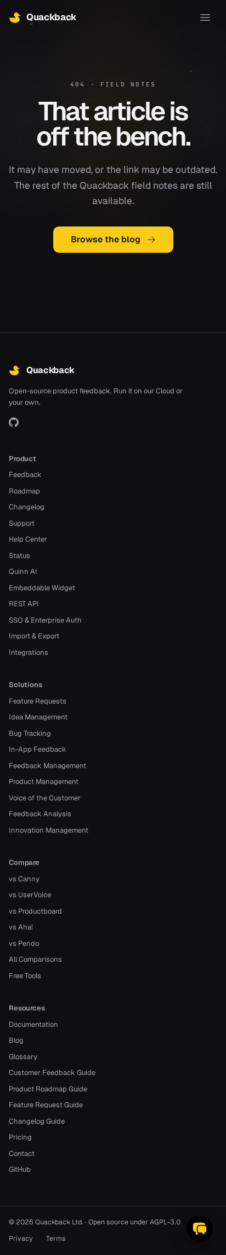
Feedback (25, 474)
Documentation (33, 1024)
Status (19, 555)
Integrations (28, 652)
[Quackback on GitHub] (14, 422)
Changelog (26, 507)
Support (22, 523)
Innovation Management (48, 830)
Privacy (21, 1238)
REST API (24, 603)
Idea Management (38, 717)
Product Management (43, 781)
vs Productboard (35, 911)
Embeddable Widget (42, 587)
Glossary (23, 1056)
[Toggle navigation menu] (205, 17)
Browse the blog (105, 239)
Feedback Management (47, 765)
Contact (22, 1153)
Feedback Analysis (40, 813)
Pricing (20, 1137)
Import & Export (34, 636)
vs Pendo (24, 943)
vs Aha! (21, 927)
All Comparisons (35, 959)
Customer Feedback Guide (52, 1072)
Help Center (28, 539)
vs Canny (24, 879)
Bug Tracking (30, 733)
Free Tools (25, 975)
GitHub (20, 1169)
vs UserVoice (30, 894)
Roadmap (24, 491)
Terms (56, 1238)
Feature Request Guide (46, 1104)
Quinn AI (23, 571)
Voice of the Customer (45, 798)
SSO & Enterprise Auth (45, 620)
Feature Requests (37, 701)
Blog (16, 1040)
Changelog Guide (37, 1121)
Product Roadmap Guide (48, 1089)
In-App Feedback (37, 749)
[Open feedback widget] (200, 1229)
